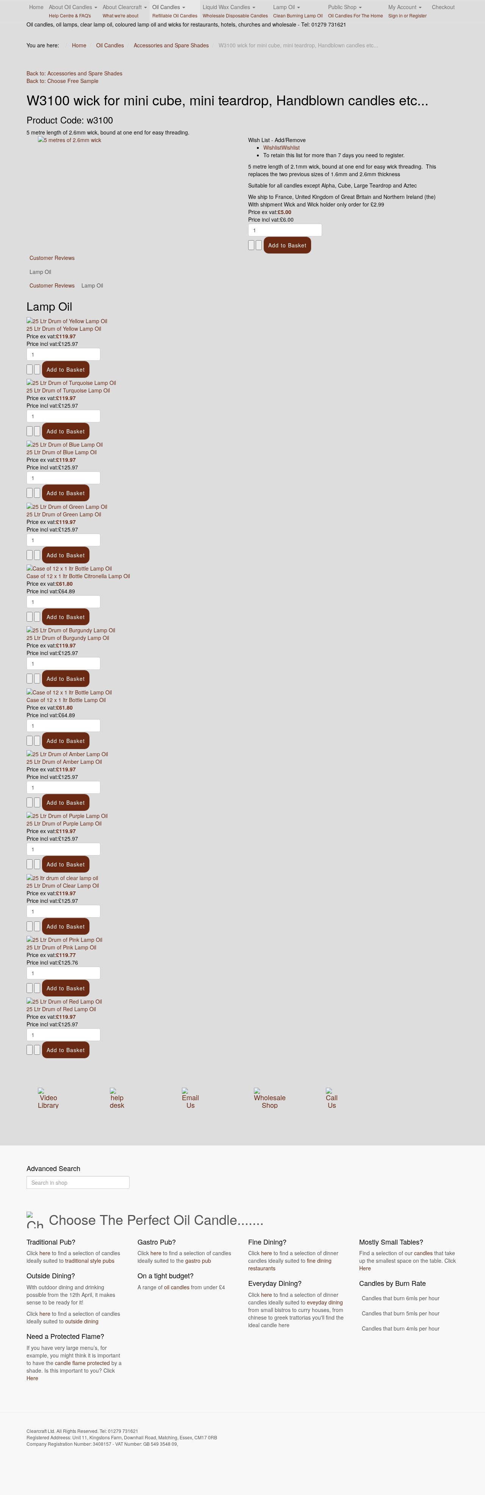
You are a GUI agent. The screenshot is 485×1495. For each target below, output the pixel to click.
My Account (407, 11)
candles (423, 1253)
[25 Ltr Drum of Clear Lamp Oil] (62, 876)
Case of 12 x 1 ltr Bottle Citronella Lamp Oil (78, 576)
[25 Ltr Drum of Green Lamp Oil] (67, 505)
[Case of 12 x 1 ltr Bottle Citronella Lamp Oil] (69, 567)
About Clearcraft (123, 11)
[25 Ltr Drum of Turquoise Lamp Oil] (71, 382)
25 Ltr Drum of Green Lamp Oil (64, 514)
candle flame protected (82, 1363)
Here (32, 1378)
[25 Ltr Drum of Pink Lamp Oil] (64, 939)
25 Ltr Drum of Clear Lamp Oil (63, 885)
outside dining (82, 1321)
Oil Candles (174, 11)
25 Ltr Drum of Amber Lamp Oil (64, 761)
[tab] (52, 285)
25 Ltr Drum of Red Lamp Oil (61, 1009)
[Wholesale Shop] (270, 1097)
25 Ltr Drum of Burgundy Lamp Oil (68, 637)
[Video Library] (48, 1097)
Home (36, 7)
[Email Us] (190, 1097)
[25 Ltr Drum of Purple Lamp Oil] (67, 815)
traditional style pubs (89, 1260)
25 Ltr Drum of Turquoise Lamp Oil (68, 390)
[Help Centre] (117, 1097)
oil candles (176, 1287)
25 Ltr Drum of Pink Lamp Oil (61, 947)
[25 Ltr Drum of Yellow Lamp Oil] (67, 320)
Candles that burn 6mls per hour (401, 1298)
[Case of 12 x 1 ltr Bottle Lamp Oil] (69, 691)
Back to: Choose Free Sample (63, 80)
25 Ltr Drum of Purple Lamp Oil (64, 823)
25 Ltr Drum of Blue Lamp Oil (62, 452)
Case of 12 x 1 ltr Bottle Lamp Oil (66, 700)
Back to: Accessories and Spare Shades (74, 73)
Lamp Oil (298, 11)
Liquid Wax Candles (235, 11)
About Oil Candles (71, 11)
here (44, 1253)
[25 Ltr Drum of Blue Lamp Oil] (65, 443)
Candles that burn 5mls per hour (401, 1313)
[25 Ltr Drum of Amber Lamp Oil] (67, 753)
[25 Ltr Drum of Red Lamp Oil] (64, 1000)
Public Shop (355, 11)
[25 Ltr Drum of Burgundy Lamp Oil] (71, 629)
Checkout (443, 7)
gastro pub (198, 1260)
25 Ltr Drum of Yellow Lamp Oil (64, 328)
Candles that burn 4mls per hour (401, 1328)
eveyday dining (325, 1302)
